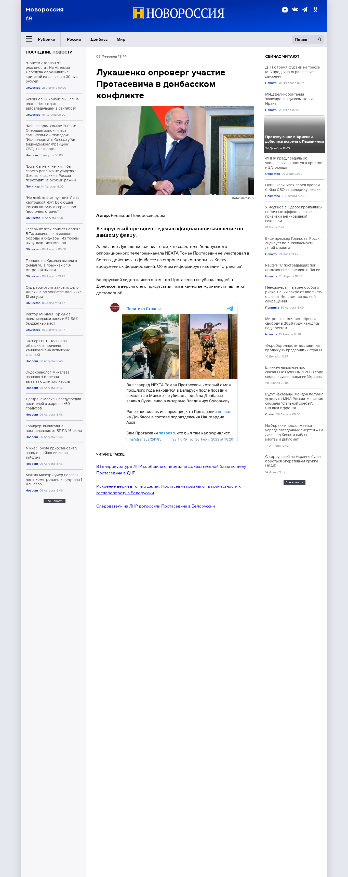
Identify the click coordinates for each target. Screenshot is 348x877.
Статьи (270, 414)
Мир (121, 39)
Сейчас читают (282, 56)
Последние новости (49, 52)
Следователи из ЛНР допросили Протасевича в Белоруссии (155, 506)
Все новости (54, 501)
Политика (32, 186)
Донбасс (99, 39)
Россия (74, 39)
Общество (33, 87)
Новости (32, 155)
